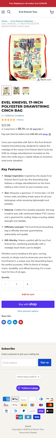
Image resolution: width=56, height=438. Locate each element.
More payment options (28, 311)
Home (4, 21)
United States (26, 376)
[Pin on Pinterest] (21, 322)
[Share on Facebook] (3, 322)
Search (28, 426)
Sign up (44, 362)
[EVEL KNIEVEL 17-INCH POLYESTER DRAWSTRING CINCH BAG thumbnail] (6, 90)
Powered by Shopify (28, 432)
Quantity (5, 277)
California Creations (14, 115)
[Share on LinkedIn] (15, 322)
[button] (28, 129)
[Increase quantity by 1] (27, 284)
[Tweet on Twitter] (9, 322)
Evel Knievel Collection (22, 21)
